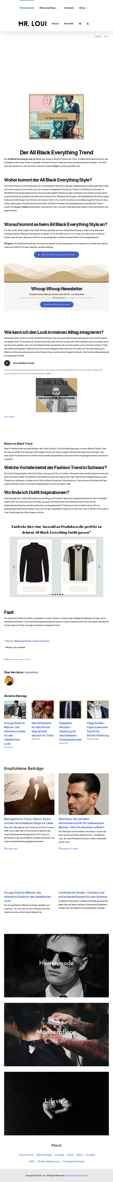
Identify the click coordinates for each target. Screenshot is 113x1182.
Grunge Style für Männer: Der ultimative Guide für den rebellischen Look (27, 896)
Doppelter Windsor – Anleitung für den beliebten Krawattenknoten (70, 731)
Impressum (70, 1175)
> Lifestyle (59, 1155)
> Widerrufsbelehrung (48, 1161)
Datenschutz (82, 1175)
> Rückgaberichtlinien (73, 1161)
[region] (56, 567)
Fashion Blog (26, 659)
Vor (105, 36)
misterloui (31, 672)
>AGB (31, 1161)
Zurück (98, 36)
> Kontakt (90, 1155)
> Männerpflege (43, 1155)
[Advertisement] (56, 66)
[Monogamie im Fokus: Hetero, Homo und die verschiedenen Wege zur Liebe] (29, 794)
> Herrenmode (25, 1155)
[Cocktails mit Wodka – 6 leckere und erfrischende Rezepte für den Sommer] (84, 867)
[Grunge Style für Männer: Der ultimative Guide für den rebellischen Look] (29, 867)
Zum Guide (9, 417)
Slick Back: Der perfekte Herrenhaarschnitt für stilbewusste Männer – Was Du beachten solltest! (81, 823)
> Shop (69, 1155)
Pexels (46, 641)
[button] (88, 23)
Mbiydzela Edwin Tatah (26, 641)
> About (79, 1155)
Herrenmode (14, 659)
